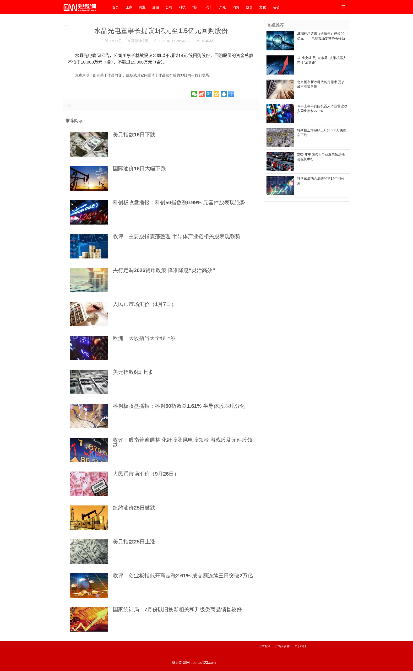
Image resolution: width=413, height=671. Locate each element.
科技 (182, 7)
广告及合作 (282, 646)
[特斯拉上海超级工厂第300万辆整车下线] (280, 137)
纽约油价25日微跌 (134, 508)
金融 (155, 7)
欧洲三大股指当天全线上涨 (144, 338)
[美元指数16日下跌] (89, 144)
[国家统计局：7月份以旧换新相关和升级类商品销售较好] (89, 619)
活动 (276, 7)
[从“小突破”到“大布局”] (280, 65)
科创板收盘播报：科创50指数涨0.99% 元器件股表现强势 (179, 202)
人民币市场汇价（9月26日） (146, 474)
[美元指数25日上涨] (89, 551)
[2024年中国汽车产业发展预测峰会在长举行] (280, 161)
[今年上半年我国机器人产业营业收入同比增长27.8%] (280, 113)
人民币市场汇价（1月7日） (144, 304)
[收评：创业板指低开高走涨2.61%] (89, 585)
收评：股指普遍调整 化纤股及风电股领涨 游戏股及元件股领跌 (182, 442)
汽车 (209, 7)
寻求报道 (265, 646)
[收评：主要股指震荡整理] (89, 246)
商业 (142, 7)
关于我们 (300, 646)
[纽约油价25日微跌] (89, 517)
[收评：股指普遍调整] (89, 450)
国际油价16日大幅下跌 (139, 169)
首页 (115, 7)
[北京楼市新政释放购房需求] (280, 89)
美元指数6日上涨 (132, 372)
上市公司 (115, 41)
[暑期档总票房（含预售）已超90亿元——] (280, 41)
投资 (249, 7)
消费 (236, 7)
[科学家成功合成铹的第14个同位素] (280, 185)
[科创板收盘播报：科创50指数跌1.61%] (89, 416)
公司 (169, 7)
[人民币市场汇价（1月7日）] (89, 314)
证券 (128, 7)
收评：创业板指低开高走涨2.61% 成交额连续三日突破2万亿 (183, 576)
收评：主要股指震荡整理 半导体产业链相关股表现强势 (176, 236)
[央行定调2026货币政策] (89, 280)
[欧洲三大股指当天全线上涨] (89, 348)
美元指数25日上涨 (134, 542)
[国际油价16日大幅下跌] (89, 178)
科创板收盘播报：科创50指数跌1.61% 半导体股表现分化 (179, 406)
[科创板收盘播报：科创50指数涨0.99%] (89, 212)
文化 (262, 7)
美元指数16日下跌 (134, 135)
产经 (222, 7)
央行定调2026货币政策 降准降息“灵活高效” (164, 270)
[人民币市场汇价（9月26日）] (89, 484)
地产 (195, 7)
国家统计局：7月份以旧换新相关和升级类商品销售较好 (177, 609)
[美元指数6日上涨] (89, 382)
